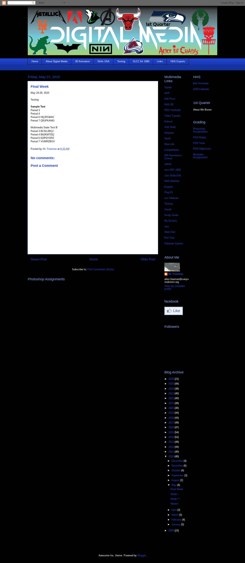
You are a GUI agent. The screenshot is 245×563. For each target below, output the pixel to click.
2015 (171, 432)
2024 (171, 388)
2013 (171, 441)
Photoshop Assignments (200, 130)
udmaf (167, 164)
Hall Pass (169, 98)
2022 (171, 398)
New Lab (169, 144)
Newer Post (39, 259)
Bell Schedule (200, 83)
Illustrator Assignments (200, 156)
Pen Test (169, 237)
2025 (171, 383)
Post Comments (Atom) (100, 269)
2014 (171, 437)
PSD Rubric (199, 137)
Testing (121, 61)
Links (160, 61)
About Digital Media (56, 61)
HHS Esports (178, 61)
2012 (171, 446)
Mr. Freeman (175, 273)
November (178, 465)
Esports (168, 186)
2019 (171, 412)
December (178, 460)
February (177, 519)
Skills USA (103, 61)
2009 (171, 530)
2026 (171, 378)
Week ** (175, 499)
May (174, 485)
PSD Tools (199, 143)
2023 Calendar (201, 89)
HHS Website (171, 181)
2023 (171, 393)
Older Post (148, 259)
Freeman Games (173, 243)
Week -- (175, 494)
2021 (171, 403)
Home (35, 61)
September (178, 475)
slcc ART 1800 (172, 169)
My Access (170, 220)
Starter (168, 87)
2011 (171, 451)
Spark (167, 138)
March (175, 514)
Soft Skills (170, 127)
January (176, 524)
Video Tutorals (172, 115)
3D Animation (82, 61)
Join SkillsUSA (172, 175)
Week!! (174, 503)
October (176, 470)
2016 (171, 427)
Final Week (177, 489)
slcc (166, 226)
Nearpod (169, 132)
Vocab (167, 209)
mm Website (171, 198)
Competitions (171, 149)
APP (167, 93)
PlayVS (168, 192)
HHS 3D (168, 104)
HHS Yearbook (172, 110)
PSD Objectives (202, 148)
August (176, 480)
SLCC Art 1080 (141, 61)
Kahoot (168, 121)
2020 (171, 408)
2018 (171, 417)
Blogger (141, 555)
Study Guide (171, 215)
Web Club (169, 232)
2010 (171, 456)
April (174, 509)
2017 (171, 422)
